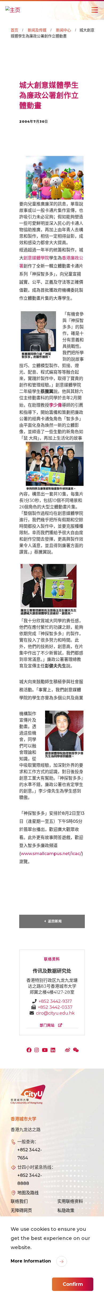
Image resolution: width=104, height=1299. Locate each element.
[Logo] (28, 1095)
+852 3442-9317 (55, 1001)
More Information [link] (31, 1261)
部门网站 (48, 1025)
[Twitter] (61, 1050)
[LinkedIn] (54, 1050)
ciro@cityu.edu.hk (55, 1013)
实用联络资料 (70, 1201)
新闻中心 (63, 30)
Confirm (73, 1284)
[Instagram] (37, 1050)
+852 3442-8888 (29, 1179)
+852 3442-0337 (55, 1007)
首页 (14, 30)
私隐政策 (65, 1210)
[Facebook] (30, 1050)
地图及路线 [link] (28, 1192)
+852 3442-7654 (29, 1153)
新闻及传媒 (37, 30)
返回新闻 (55, 921)
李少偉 (55, 405)
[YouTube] (46, 1050)
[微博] (69, 1050)
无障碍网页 (21, 1210)
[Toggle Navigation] (95, 10)
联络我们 (19, 1201)
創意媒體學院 (36, 257)
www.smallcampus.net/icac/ (51, 853)
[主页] (12, 10)
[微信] (76, 1050)
